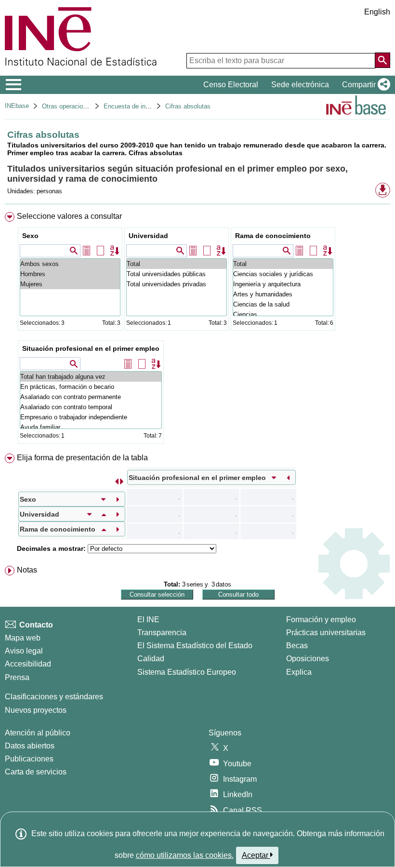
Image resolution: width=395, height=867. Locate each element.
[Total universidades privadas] (176, 284)
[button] (364, 84)
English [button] (377, 12)
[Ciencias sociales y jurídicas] (283, 274)
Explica (299, 672)
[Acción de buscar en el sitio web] (382, 60)
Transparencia (161, 632)
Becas (297, 645)
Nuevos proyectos (35, 710)
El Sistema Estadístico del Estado (194, 645)
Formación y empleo (321, 619)
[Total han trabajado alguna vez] (90, 377)
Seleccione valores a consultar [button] (69, 216)
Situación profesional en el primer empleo (90, 348)
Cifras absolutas (188, 106)
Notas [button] (27, 570)
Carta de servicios (35, 772)
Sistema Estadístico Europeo (186, 672)
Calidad (150, 658)
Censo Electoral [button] (230, 84)
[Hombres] (70, 274)
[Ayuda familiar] (90, 427)
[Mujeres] (70, 284)
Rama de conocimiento (273, 236)
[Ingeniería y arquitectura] (283, 284)
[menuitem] (197, 330)
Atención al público (37, 733)
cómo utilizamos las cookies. (185, 855)
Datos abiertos (29, 746)
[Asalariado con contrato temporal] (90, 407)
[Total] (176, 264)
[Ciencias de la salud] (283, 304)
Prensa (17, 677)
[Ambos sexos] (70, 264)
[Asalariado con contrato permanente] (90, 397)
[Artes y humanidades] (283, 294)
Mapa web (22, 638)
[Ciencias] (283, 314)
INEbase (17, 105)
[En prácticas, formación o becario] (90, 387)
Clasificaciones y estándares (54, 697)
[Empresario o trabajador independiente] (90, 417)
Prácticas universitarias (326, 632)
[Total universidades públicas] (176, 274)
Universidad (148, 236)
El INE (148, 619)
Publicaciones (29, 759)
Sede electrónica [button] (300, 84)
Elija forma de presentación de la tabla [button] (82, 458)
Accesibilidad (28, 664)
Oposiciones (307, 658)
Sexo (30, 236)
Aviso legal (24, 651)
